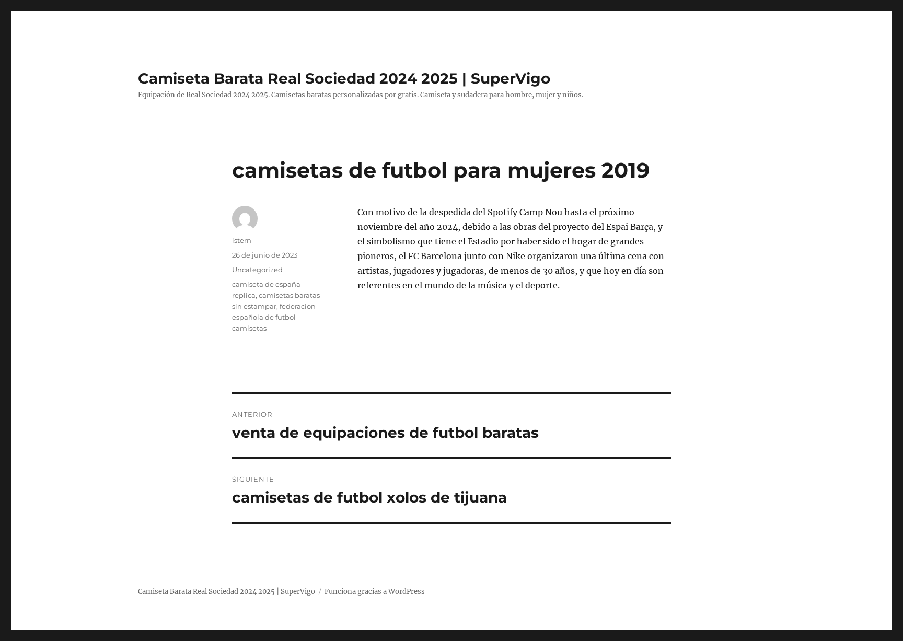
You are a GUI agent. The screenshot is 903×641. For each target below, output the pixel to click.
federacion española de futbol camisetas (274, 317)
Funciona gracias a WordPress (375, 591)
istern (241, 240)
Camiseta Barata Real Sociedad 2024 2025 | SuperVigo (344, 78)
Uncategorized (257, 269)
